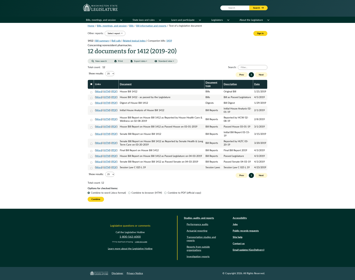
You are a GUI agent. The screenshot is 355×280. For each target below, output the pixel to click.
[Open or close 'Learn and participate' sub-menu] (200, 20)
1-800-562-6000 (130, 236)
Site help (237, 237)
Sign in (260, 33)
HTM (107, 91)
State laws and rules (144, 20)
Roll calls (116, 41)
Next (261, 75)
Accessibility (240, 218)
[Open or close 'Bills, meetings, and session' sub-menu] (121, 20)
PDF (114, 91)
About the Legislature (251, 20)
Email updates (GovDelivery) (248, 250)
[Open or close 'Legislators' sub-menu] (228, 20)
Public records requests (246, 231)
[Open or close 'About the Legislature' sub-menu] (268, 20)
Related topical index (134, 41)
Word (99, 91)
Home (91, 26)
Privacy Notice (135, 273)
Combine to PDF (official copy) (184, 193)
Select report (114, 33)
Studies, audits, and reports (199, 218)
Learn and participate (183, 20)
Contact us (239, 243)
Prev (241, 75)
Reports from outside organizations (198, 249)
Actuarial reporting (197, 231)
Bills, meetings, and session (101, 20)
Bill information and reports (151, 26)
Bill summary (102, 41)
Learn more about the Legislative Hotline (130, 249)
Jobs (235, 224)
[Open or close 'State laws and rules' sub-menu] (160, 20)
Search (256, 8)
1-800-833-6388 (141, 242)
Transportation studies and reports (201, 239)
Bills (131, 26)
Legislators (217, 20)
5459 (169, 41)
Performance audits (197, 224)
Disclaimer (117, 273)
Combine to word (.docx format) (108, 193)
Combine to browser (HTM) (146, 193)
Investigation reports (198, 256)
